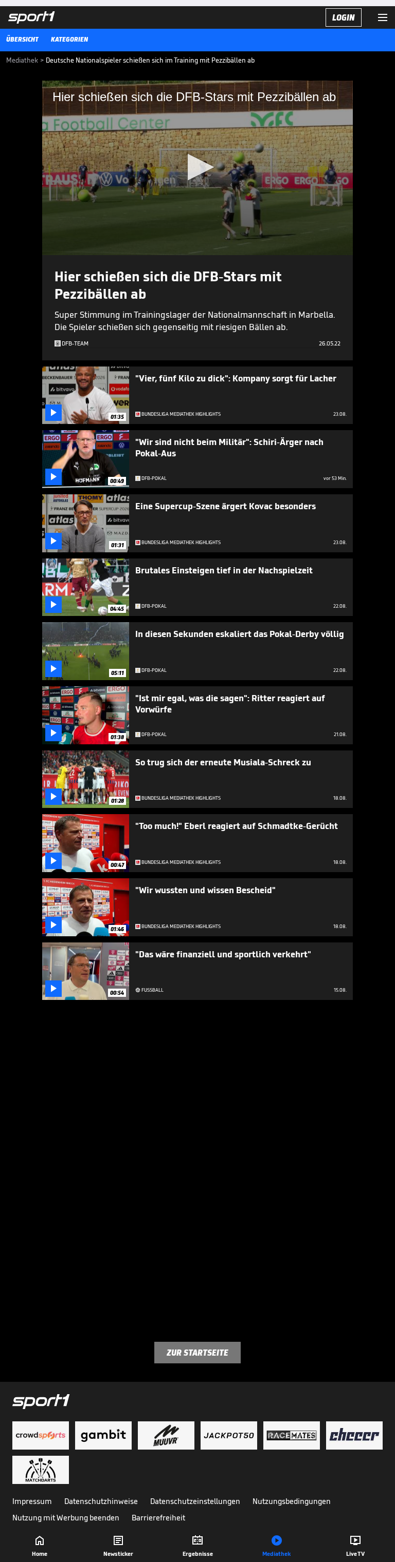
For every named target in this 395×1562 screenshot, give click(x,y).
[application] (197, 168)
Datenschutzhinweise (101, 1501)
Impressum (32, 1501)
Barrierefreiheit (158, 1517)
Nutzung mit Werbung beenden (65, 1517)
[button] (198, 167)
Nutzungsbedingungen (292, 1501)
